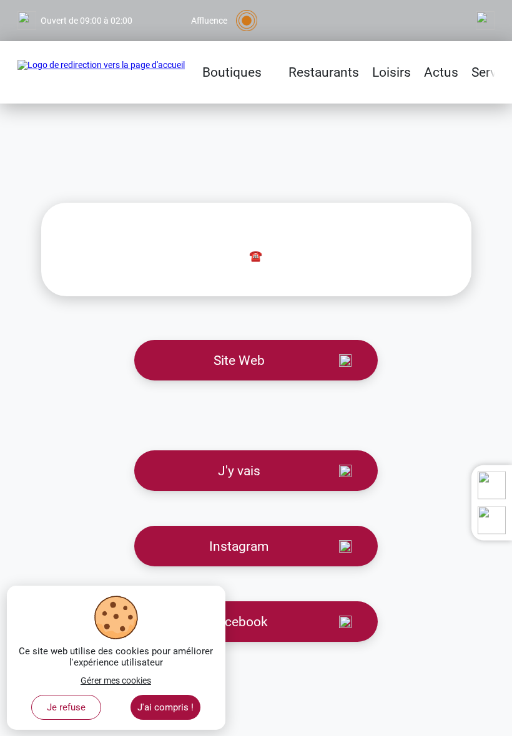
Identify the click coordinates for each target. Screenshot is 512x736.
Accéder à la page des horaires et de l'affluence (106, 5)
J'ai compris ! (165, 707)
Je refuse (66, 707)
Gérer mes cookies (116, 680)
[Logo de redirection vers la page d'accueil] (101, 72)
